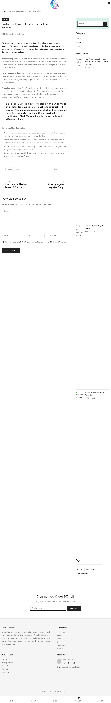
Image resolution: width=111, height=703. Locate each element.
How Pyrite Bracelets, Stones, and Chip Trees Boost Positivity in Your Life (97, 61)
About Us (60, 635)
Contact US (61, 645)
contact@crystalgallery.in (71, 667)
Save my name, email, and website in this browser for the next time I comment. (36, 242)
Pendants (5, 669)
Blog (9, 11)
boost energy (96, 566)
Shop (59, 639)
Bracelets (5, 666)
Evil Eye (4, 659)
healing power (90, 569)
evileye (78, 39)
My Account (61, 632)
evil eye (79, 569)
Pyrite (78, 46)
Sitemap (60, 648)
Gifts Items (5, 672)
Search (105, 24)
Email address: (48, 608)
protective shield (82, 573)
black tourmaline (13, 169)
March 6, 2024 (7, 28)
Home (4, 11)
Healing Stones (7, 662)
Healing (5, 19)
